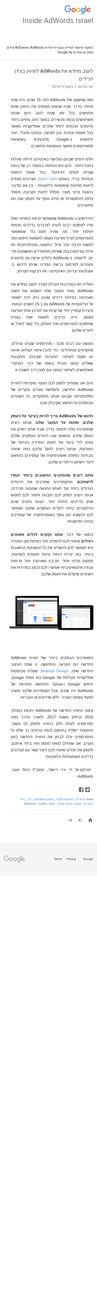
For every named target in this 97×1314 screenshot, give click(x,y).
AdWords (30, 803)
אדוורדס (80, 799)
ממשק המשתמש (43, 799)
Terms (58, 859)
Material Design (55, 671)
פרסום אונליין (64, 803)
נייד (29, 799)
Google (86, 859)
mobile (43, 803)
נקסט (77, 803)
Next (52, 803)
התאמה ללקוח (64, 799)
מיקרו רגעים (47, 179)
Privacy (71, 859)
